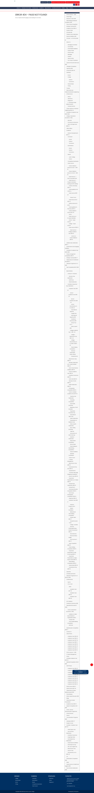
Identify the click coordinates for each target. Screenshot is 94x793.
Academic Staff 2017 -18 (73, 674)
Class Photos (69, 633)
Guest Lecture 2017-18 (71, 688)
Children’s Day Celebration (72, 34)
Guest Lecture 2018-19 (73, 227)
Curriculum (70, 136)
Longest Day (73, 313)
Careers (69, 56)
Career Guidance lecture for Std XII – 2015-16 (72, 173)
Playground (70, 100)
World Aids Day (73, 533)
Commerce (71, 81)
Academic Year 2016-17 (73, 642)
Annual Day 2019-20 (71, 70)
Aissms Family (71, 58)
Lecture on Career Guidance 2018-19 (73, 237)
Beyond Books (48, 8)
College (69, 77)
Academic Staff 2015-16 (73, 678)
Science (70, 79)
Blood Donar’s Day (72, 748)
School (69, 75)
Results (69, 154)
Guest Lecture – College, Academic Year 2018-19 (73, 231)
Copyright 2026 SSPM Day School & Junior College (24, 791)
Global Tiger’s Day (72, 729)
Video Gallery (69, 128)
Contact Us (69, 631)
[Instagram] (79, 4)
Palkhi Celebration (74, 418)
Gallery (63, 8)
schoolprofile (69, 32)
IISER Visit (70, 120)
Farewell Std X (72, 487)
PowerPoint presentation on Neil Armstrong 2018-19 (71, 552)
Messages (70, 54)
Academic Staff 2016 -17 (73, 676)
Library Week (73, 444)
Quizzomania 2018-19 (73, 565)
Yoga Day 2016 (70, 68)
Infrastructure (35, 8)
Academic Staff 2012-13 (73, 684)
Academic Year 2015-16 (73, 644)
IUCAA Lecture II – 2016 (71, 652)
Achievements (70, 579)
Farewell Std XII (74, 356)
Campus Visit (71, 619)
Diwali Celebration (73, 282)
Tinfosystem (76, 791)
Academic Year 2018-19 (71, 28)
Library (69, 96)
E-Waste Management (71, 654)
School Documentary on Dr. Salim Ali (73, 306)
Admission (69, 72)
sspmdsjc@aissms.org (71, 786)
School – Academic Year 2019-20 (73, 294)
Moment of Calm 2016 (71, 18)
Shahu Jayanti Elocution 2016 (73, 696)
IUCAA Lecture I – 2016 (71, 14)
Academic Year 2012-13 (73, 650)
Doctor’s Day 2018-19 (73, 476)
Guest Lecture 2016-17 (71, 686)
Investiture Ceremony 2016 (72, 603)
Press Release (69, 694)
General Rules (71, 84)
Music (70, 586)
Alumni (49, 2)
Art (67, 756)
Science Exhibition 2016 (71, 36)
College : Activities (74, 524)
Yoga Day (72, 431)
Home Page (69, 16)
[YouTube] (76, 4)
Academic (41, 8)
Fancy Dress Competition (72, 24)
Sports (69, 582)
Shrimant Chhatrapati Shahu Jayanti (73, 352)
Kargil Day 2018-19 (73, 498)
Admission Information (26, 8)
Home (68, 656)
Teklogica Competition (71, 66)
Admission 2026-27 (71, 721)
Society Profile (70, 30)
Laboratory (70, 98)
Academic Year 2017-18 (73, 640)
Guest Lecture (71, 163)
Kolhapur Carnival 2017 (71, 26)
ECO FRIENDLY (69, 601)
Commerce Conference (73, 122)
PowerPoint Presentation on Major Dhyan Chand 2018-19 (72, 558)
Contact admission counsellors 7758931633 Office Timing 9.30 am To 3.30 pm (80, 672)
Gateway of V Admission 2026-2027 (58, 2)
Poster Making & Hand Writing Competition (73, 448)
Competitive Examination (73, 161)
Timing (69, 85)
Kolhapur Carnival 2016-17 (72, 257)
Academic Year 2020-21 (73, 668)
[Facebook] (74, 4)
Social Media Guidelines (73, 48)
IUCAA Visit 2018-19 (73, 379)
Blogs (67, 8)
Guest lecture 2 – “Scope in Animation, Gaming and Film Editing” (72, 182)
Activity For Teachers (72, 273)
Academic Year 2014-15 (73, 646)
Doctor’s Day (70, 750)
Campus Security (71, 106)
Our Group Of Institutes (73, 60)
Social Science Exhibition (73, 742)
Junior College (72, 157)
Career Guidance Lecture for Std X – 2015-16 (72, 167)
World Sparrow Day (72, 744)
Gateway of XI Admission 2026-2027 (72, 2)
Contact (71, 8)
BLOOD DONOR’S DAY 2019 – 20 (74, 300)
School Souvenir (70, 713)
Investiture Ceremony (72, 735)
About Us (19, 8)
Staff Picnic (71, 280)
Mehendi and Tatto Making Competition (72, 513)
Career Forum (73, 197)
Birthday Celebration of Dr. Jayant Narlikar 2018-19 (72, 364)
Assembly (69, 571)
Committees (70, 46)
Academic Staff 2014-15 (73, 680)
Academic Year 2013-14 (73, 648)
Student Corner (44, 2)
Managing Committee (72, 44)
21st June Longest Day (72, 746)
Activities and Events (56, 8)
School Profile (71, 52)
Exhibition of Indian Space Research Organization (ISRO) (72, 616)
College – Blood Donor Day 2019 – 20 (73, 336)
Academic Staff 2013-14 (73, 682)
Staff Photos (69, 665)
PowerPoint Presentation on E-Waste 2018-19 (72, 480)
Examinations (70, 145)
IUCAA (70, 214)
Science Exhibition (74, 451)
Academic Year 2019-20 (73, 636)
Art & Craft (70, 584)
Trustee (68, 88)
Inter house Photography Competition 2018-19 (71, 494)
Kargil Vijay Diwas (71, 737)
